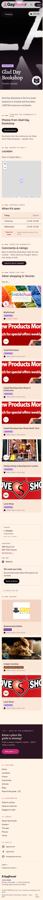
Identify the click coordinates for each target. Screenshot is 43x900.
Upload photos (10, 130)
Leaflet (16, 197)
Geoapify (38, 197)
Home (4, 769)
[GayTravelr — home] (9, 876)
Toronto (5, 83)
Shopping (8, 14)
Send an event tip (9, 806)
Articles (5, 784)
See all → (6, 282)
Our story (37, 895)
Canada (13, 83)
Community (7, 780)
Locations (6, 773)
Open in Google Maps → (12, 157)
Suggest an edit (8, 810)
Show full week (10, 233)
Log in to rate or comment (14, 263)
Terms (4, 835)
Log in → (5, 864)
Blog (4, 788)
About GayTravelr (9, 821)
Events (5, 777)
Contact (5, 824)
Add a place (10, 751)
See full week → (11, 536)
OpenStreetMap (24, 197)
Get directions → (8, 553)
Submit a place (8, 802)
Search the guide (11, 791)
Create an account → (9, 868)
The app (5, 828)
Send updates (12, 581)
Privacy (5, 832)
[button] (21, 181)
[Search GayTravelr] (31, 4)
